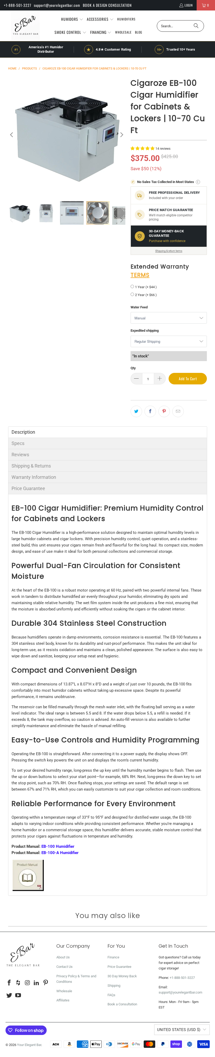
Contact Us (64, 967)
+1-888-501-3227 (17, 5)
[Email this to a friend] (178, 411)
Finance (113, 957)
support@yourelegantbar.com (57, 5)
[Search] (196, 26)
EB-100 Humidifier (57, 846)
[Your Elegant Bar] (25, 25)
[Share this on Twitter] (136, 411)
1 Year (139, 287)
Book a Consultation (122, 1004)
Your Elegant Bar (29, 1045)
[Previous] (12, 134)
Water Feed (139, 307)
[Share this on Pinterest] (164, 411)
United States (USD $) (178, 1029)
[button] (72, 19)
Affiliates (62, 1000)
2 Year (139, 295)
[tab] (107, 432)
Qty (133, 368)
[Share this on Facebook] (150, 411)
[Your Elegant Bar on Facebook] (9, 983)
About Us (63, 957)
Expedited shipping (145, 330)
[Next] (121, 134)
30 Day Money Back (122, 976)
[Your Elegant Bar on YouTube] (18, 995)
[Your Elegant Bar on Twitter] (9, 995)
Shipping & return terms (168, 250)
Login (189, 5)
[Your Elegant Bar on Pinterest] (46, 983)
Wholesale (64, 991)
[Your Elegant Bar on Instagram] (27, 983)
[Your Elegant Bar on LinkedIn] (37, 983)
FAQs (111, 995)
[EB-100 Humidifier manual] (28, 889)
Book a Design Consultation (107, 5)
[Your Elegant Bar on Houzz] (18, 983)
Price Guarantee (119, 967)
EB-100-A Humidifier (60, 852)
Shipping (114, 986)
